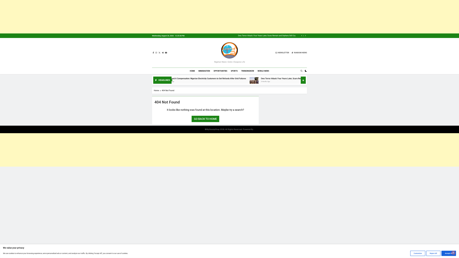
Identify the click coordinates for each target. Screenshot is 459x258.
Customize (418, 253)
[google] (162, 52)
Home (192, 71)
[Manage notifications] (453, 253)
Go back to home (205, 118)
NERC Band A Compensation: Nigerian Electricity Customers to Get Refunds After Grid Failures (191, 78)
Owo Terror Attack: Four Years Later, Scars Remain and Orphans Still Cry (266, 36)
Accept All (449, 253)
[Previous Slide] (301, 36)
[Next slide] (305, 36)
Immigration (204, 71)
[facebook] (153, 52)
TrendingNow (247, 71)
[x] (159, 52)
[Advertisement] (71, 16)
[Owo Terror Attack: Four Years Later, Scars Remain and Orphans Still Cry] (240, 81)
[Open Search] (301, 71)
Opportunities (220, 71)
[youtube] (166, 52)
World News (263, 71)
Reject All (433, 253)
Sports (234, 71)
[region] (229, 251)
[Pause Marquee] (303, 80)
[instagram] (156, 52)
